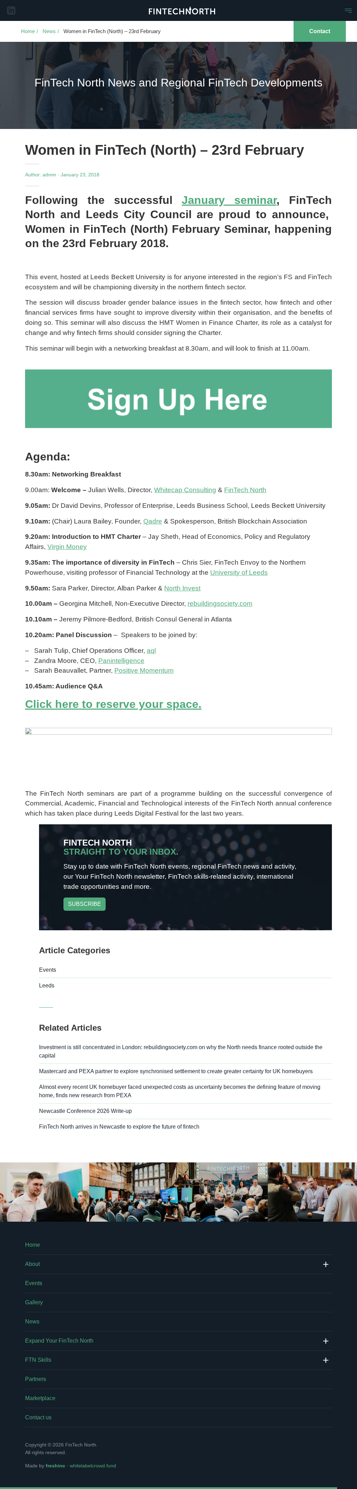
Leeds (46, 985)
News (49, 31)
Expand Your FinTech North (59, 1341)
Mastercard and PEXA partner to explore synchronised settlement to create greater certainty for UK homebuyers (176, 1071)
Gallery (34, 1302)
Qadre (152, 521)
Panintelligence (121, 660)
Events (47, 970)
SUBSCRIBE (84, 904)
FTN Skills (38, 1360)
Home (28, 31)
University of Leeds (239, 572)
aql (151, 650)
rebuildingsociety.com (220, 603)
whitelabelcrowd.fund (93, 1465)
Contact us (38, 1417)
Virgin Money (67, 546)
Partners (35, 1379)
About (32, 1264)
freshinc (55, 1465)
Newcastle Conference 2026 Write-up (85, 1111)
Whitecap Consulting (185, 490)
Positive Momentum (144, 670)
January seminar (229, 200)
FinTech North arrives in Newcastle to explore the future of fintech (119, 1127)
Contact (319, 31)
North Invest (182, 588)
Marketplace (40, 1398)
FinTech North (245, 490)
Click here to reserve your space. (113, 704)
